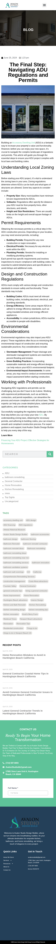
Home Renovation (13, 485)
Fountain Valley (10, 586)
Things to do (32, 628)
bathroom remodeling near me (16, 558)
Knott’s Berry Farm (30, 614)
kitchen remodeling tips (38, 610)
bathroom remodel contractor (35, 544)
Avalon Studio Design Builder (15, 534)
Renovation (8, 624)
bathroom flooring (28, 539)
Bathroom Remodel (12, 544)
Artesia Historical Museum (14, 530)
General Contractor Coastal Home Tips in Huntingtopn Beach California (25, 675)
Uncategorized (11, 501)
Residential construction (13, 628)
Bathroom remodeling (36, 548)
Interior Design (37, 600)
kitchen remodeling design (14, 610)
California (37, 572)
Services (6, 860)
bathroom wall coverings (14, 572)
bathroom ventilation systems (16, 567)
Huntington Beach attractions (15, 600)
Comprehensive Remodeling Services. (19, 577)
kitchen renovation (11, 614)
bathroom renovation (40, 563)
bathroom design (10, 539)
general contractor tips (13, 591)
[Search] (50, 454)
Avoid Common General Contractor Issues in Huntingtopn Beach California (27, 693)
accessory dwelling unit (13, 520)
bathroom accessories (40, 534)
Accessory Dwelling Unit (23, 143)
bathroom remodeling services (16, 563)
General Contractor (13, 481)
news (7, 493)
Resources (6, 863)
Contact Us (7, 870)
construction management (14, 581)
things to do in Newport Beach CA (17, 633)
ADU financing (9, 525)
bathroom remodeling (14, 477)
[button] (44, 5)
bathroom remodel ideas (14, 548)
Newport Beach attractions (31, 619)
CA (28, 572)
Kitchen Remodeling (14, 489)
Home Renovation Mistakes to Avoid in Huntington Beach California (24, 656)
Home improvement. (12, 595)
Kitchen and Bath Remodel (15, 605)
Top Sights (10, 497)
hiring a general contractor (36, 591)
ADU (41, 415)
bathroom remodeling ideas (15, 553)
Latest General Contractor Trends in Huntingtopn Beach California (23, 712)
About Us (6, 867)
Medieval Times (10, 619)
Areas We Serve (8, 857)
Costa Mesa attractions (38, 581)
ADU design (31, 520)
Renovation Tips (23, 624)
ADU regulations (25, 525)
